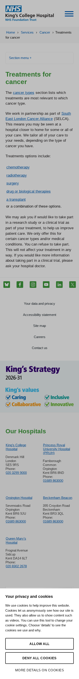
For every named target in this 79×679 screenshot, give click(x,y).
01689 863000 (53, 480)
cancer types (23, 93)
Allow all (39, 644)
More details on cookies (39, 670)
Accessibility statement (39, 315)
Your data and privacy (39, 303)
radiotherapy (16, 175)
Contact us (39, 348)
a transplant (16, 199)
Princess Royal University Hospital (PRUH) (56, 449)
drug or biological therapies (28, 191)
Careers (39, 337)
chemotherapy (18, 167)
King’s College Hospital (16, 447)
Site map (39, 326)
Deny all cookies (39, 658)
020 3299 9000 (16, 473)
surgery (12, 183)
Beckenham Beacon (57, 498)
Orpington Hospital (19, 498)
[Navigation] (69, 14)
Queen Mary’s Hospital (16, 540)
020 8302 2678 (16, 566)
